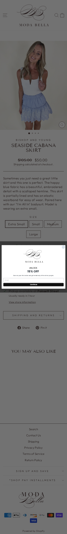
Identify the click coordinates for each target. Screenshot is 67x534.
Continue (33, 285)
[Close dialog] (63, 247)
